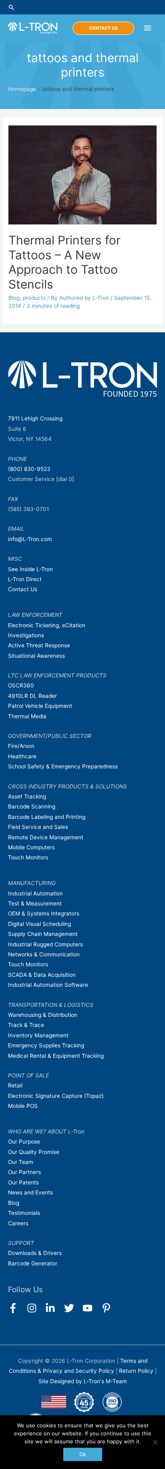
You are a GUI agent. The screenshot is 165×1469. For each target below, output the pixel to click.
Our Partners (24, 1172)
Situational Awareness (36, 656)
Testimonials (24, 1213)
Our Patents (23, 1182)
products (34, 298)
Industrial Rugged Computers (45, 944)
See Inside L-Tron (30, 569)
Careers (18, 1223)
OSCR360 (21, 685)
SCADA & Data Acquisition (42, 975)
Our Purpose (24, 1141)
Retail (15, 1085)
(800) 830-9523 (29, 469)
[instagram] (35, 1308)
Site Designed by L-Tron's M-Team (82, 1381)
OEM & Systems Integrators (43, 913)
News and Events (30, 1192)
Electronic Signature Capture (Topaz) (56, 1096)
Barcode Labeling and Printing (46, 817)
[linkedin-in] (53, 1308)
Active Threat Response (39, 645)
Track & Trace (26, 1025)
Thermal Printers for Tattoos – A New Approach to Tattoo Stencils (64, 262)
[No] (155, 1442)
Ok (82, 1454)
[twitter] (72, 1308)
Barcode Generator (32, 1263)
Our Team (20, 1162)
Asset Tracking (27, 796)
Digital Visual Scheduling (39, 924)
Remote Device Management (45, 837)
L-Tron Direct (25, 579)
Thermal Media (27, 716)
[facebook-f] (16, 1308)
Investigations (26, 635)
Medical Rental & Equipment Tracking (56, 1056)
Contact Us (22, 589)
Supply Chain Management (43, 934)
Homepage (22, 89)
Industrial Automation (35, 893)
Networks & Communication (44, 954)
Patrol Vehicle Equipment (40, 706)
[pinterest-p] (108, 1308)
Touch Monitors (28, 857)
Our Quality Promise (33, 1152)
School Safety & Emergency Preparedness (63, 766)
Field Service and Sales (38, 827)
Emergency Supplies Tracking (46, 1045)
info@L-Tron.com (30, 539)
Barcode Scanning (31, 806)
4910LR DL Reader (32, 696)
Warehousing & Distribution (42, 1015)
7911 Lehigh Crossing (35, 418)
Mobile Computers (31, 847)
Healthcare (22, 756)
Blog (14, 298)
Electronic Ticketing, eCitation (46, 625)
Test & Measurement (35, 903)
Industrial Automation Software (48, 985)
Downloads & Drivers (35, 1253)
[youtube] (91, 1308)
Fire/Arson (21, 746)
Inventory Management (38, 1035)
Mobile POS (23, 1106)
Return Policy (137, 1371)
